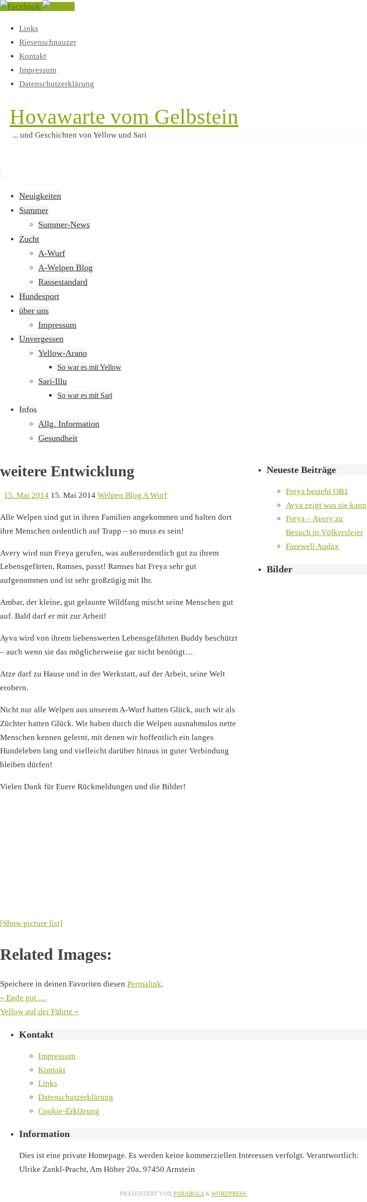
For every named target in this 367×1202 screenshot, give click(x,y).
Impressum (37, 70)
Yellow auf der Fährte (39, 1011)
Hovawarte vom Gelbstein (124, 117)
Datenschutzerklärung (56, 83)
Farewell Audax (312, 546)
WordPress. (229, 1194)
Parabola (188, 1194)
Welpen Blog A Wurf (132, 495)
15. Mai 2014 (26, 495)
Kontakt (32, 56)
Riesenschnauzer (47, 42)
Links (28, 28)
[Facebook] (21, 6)
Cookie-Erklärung (68, 1111)
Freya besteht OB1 (317, 491)
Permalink (144, 983)
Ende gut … (23, 997)
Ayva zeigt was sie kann (326, 505)
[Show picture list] (31, 923)
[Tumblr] (59, 6)
